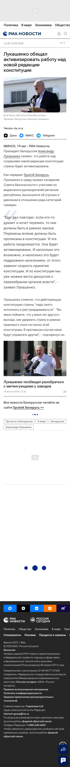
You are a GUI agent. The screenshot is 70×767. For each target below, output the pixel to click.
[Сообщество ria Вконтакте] (36, 608)
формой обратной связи (37, 721)
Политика (9, 629)
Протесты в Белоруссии (19, 421)
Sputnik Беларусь (36, 175)
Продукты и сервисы (52, 635)
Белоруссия (57, 421)
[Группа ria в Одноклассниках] (49, 608)
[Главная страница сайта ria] (21, 34)
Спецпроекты (12, 635)
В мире (42, 421)
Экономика (41, 629)
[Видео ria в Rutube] (63, 608)
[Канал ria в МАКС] (10, 608)
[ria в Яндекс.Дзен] (23, 608)
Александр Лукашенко (19, 427)
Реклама (30, 635)
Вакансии (9, 649)
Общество (25, 629)
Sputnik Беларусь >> (28, 407)
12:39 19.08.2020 (14, 43)
